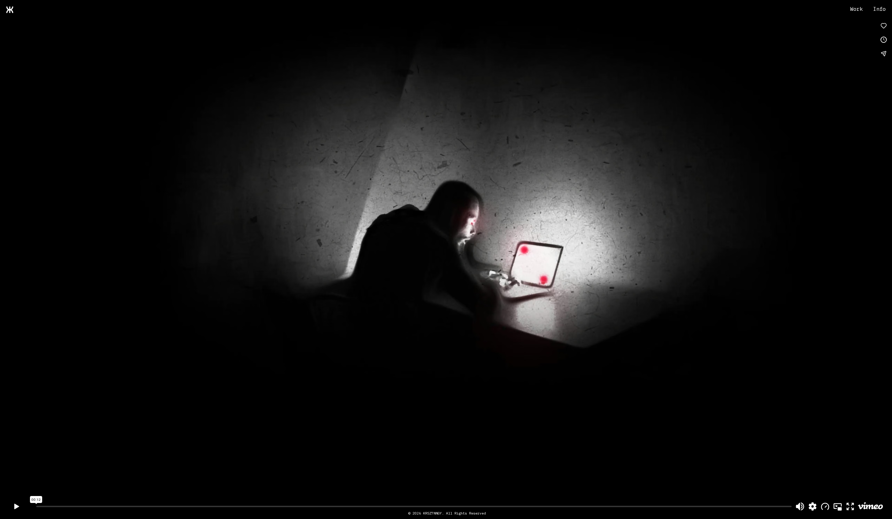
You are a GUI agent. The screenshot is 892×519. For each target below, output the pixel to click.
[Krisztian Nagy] (9, 10)
